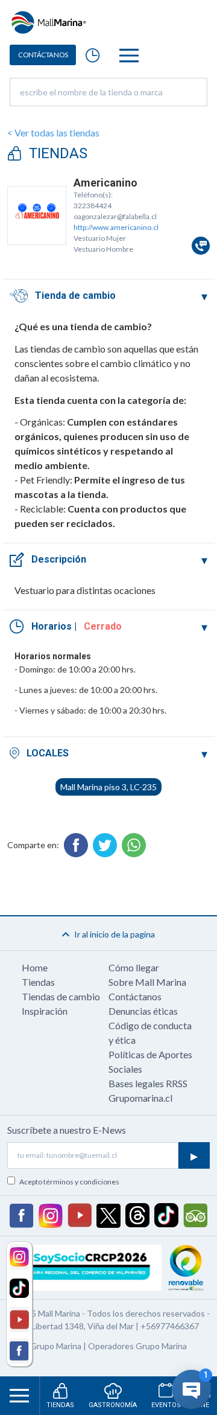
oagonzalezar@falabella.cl (115, 216)
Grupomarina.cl (140, 1098)
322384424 (93, 205)
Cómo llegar (133, 967)
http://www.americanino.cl (116, 227)
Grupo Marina (55, 1346)
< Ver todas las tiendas (53, 132)
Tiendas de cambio (61, 996)
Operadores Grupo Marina (137, 1346)
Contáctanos (135, 996)
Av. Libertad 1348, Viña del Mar (76, 1326)
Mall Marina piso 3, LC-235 (108, 787)
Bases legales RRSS (147, 1083)
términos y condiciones (81, 1181)
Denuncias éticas (143, 1011)
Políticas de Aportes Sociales (150, 1062)
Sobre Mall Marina (147, 982)
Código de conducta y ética (150, 1033)
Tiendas (38, 982)
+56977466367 (169, 1326)
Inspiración (45, 1011)
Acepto (69, 1181)
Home (35, 967)
